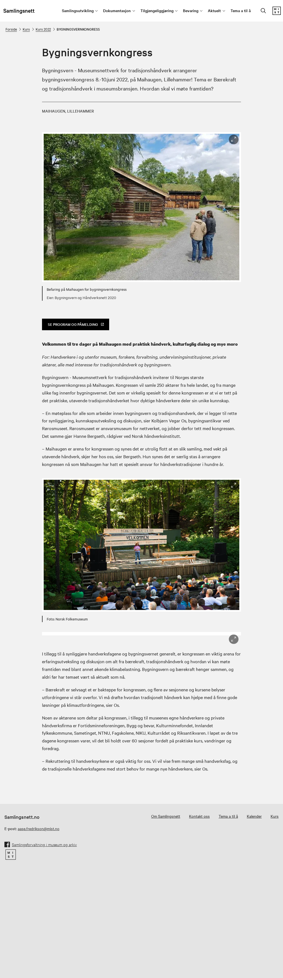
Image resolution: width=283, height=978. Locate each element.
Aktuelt (214, 10)
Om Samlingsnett (165, 816)
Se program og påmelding (73, 324)
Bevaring (190, 10)
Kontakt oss (199, 816)
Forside (11, 28)
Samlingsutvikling (78, 10)
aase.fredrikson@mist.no (38, 828)
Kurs (26, 28)
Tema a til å (240, 10)
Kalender (254, 816)
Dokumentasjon (117, 10)
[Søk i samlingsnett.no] (263, 11)
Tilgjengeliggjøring (157, 10)
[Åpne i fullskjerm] (234, 139)
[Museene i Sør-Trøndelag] (276, 13)
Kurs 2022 (43, 28)
